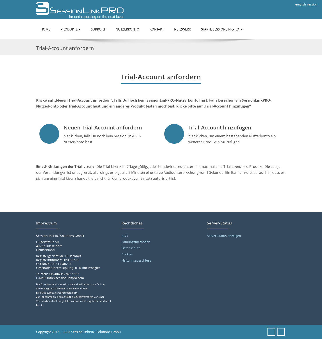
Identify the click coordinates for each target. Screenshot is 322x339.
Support (98, 29)
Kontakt (157, 29)
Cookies (127, 254)
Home (45, 29)
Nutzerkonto (127, 29)
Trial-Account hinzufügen (219, 127)
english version (306, 4)
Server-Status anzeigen (224, 236)
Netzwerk (182, 29)
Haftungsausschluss (136, 260)
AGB (125, 236)
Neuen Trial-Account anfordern (103, 127)
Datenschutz (131, 248)
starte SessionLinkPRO (220, 29)
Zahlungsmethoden (136, 242)
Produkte (69, 29)
